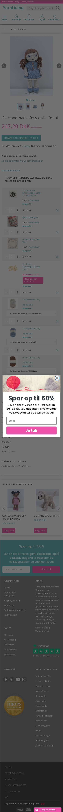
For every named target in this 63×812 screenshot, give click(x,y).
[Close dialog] (57, 378)
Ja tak (31, 430)
